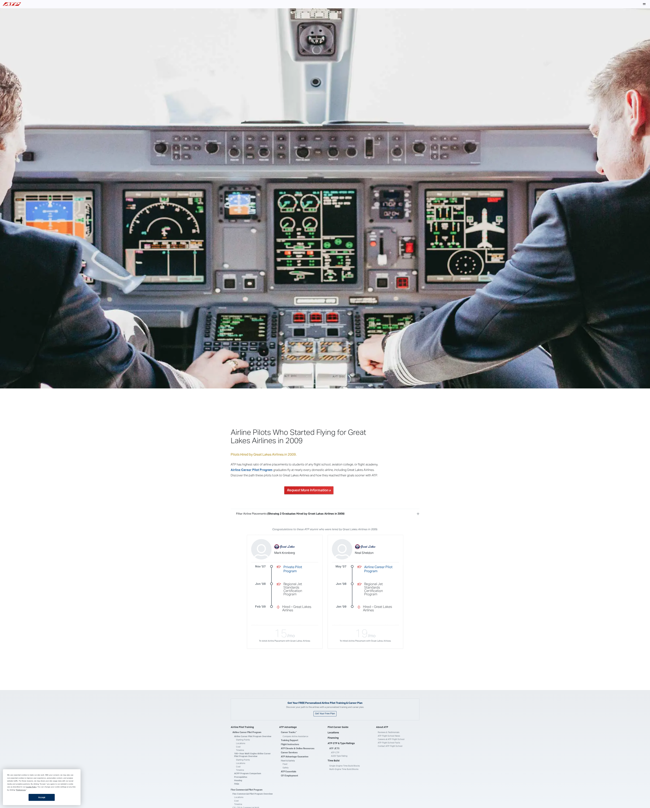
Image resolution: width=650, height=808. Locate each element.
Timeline (240, 750)
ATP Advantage (288, 727)
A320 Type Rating (339, 756)
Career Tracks (289, 732)
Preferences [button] (21, 790)
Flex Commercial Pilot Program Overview (252, 794)
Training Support (289, 740)
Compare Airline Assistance (295, 736)
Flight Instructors (290, 744)
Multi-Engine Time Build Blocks (343, 769)
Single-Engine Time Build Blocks (344, 766)
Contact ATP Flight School (390, 746)
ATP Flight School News (389, 736)
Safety (286, 768)
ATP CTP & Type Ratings (341, 743)
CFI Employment (289, 776)
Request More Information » (309, 490)
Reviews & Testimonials (388, 732)
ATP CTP (335, 753)
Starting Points (243, 740)
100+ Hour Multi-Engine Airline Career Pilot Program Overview (252, 755)
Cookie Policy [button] (31, 787)
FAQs (236, 784)
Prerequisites (240, 777)
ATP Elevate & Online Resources (297, 748)
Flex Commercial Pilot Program (246, 790)
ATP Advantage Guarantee (294, 757)
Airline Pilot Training (242, 727)
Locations (240, 743)
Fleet (285, 764)
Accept (41, 797)
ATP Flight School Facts (389, 743)
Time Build (334, 761)
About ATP (382, 727)
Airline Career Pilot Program (252, 469)
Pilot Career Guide (338, 727)
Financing (333, 738)
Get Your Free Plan (325, 713)
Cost (238, 747)
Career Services (289, 753)
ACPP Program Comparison (247, 773)
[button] (644, 4)
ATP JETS (334, 748)
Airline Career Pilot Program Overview (252, 736)
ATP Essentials (288, 772)
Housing (238, 780)
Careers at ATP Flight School (391, 739)
